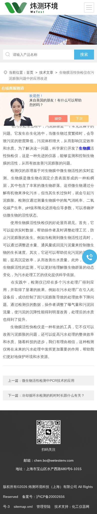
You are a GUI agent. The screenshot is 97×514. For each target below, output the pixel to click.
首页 (29, 72)
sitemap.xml (23, 507)
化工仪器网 (80, 507)
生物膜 (84, 148)
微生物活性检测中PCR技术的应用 (48, 381)
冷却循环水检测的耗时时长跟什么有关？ (53, 395)
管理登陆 (43, 507)
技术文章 (46, 72)
